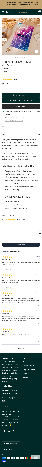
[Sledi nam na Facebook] (4, 431)
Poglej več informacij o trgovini (14, 121)
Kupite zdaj (21, 106)
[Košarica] (39, 12)
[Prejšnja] (3, 57)
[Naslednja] (39, 57)
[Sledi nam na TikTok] (4, 435)
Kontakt (25, 377)
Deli (3, 126)
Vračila (25, 373)
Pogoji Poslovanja (29, 369)
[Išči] (7, 12)
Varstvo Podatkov (29, 365)
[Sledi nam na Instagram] (9, 431)
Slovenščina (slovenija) (10, 443)
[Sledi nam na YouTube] (13, 431)
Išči (24, 361)
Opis (3, 134)
